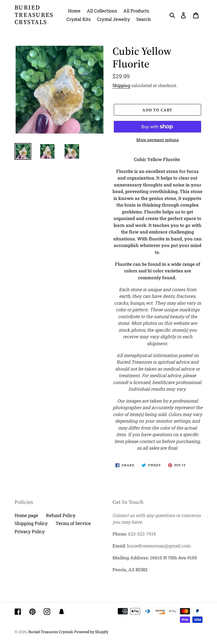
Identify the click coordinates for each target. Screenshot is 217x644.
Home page (26, 515)
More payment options (157, 139)
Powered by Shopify (91, 631)
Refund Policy (60, 515)
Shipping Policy (31, 523)
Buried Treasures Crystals (34, 15)
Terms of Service (73, 523)
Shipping (121, 85)
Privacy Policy (30, 531)
